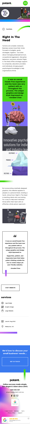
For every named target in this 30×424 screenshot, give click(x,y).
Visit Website (10, 287)
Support (20, 413)
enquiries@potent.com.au (15, 392)
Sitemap (16, 411)
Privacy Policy (11, 413)
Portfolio (9, 29)
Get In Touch (15, 361)
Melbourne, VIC (9, 326)
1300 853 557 (15, 390)
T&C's (22, 411)
